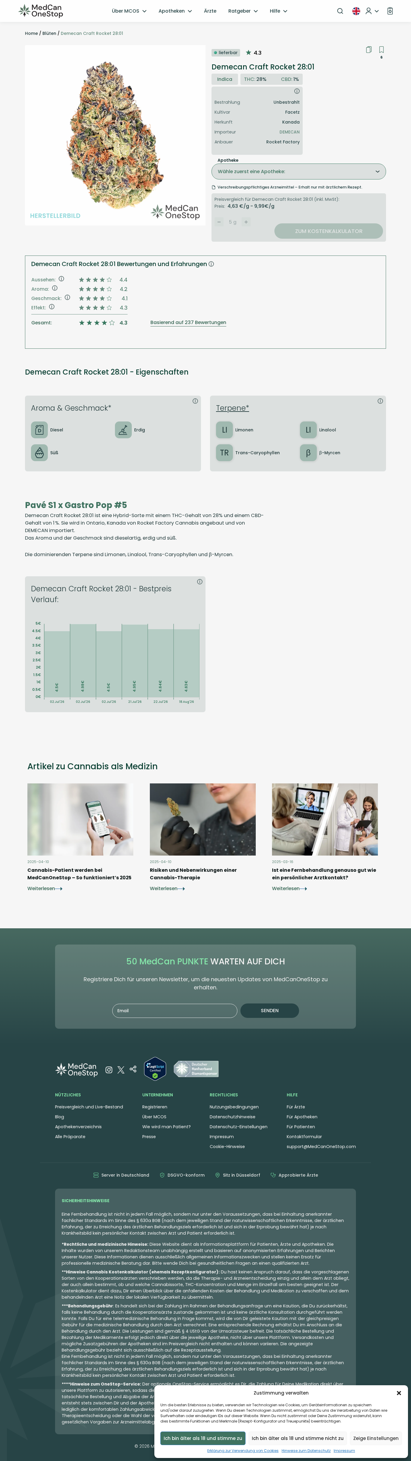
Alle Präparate (70, 1137)
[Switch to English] (356, 11)
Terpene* (232, 408)
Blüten (49, 33)
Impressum (344, 1450)
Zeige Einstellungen (376, 1438)
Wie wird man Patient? (166, 1127)
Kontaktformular (304, 1137)
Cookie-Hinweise (227, 1147)
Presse (149, 1137)
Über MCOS (125, 11)
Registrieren (154, 1107)
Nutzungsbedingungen (234, 1107)
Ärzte (210, 11)
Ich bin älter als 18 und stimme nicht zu (298, 1438)
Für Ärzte (296, 1107)
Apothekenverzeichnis (78, 1127)
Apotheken (172, 11)
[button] (399, 1393)
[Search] (340, 11)
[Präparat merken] (381, 49)
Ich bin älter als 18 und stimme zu (203, 1438)
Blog (59, 1117)
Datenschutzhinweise (232, 1117)
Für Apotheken (302, 1117)
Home (31, 33)
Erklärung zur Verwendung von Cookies (243, 1450)
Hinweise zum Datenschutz (306, 1450)
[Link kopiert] (368, 49)
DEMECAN (290, 132)
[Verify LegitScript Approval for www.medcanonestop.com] (155, 1070)
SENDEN (270, 1010)
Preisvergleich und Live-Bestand (89, 1107)
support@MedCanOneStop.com (321, 1147)
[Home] (40, 11)
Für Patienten (301, 1127)
